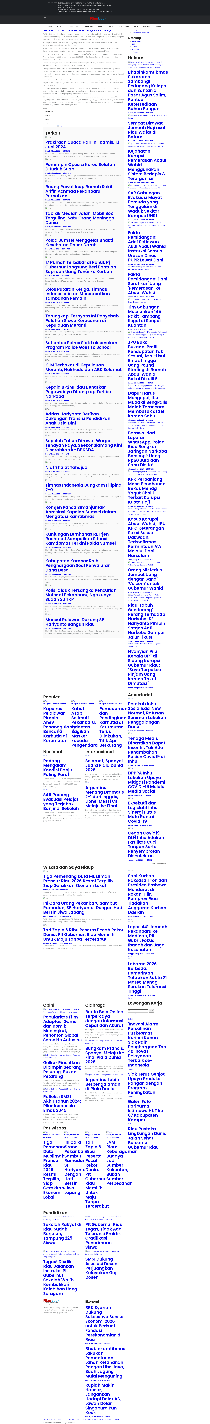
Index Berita (136, 41)
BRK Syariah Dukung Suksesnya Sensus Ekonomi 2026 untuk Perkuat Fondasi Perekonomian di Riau (105, 1323)
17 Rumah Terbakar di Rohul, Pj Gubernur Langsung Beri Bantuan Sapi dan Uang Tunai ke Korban (80, 267)
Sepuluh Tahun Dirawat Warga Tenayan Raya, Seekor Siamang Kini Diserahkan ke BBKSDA (83, 445)
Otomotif (89, 27)
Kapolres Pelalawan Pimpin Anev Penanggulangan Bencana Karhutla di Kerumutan (61, 724)
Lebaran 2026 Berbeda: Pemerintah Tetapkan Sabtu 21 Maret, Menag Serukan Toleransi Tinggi (147, 977)
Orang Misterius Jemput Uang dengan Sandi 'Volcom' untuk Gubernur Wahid (145, 579)
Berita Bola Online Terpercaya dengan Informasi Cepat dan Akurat (104, 1018)
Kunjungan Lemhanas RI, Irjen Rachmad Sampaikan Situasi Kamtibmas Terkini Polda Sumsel (80, 538)
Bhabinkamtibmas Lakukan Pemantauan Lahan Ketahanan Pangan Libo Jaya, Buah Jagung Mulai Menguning (105, 1362)
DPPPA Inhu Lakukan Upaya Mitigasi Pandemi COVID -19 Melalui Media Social (147, 782)
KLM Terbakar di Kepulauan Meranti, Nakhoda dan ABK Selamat (83, 367)
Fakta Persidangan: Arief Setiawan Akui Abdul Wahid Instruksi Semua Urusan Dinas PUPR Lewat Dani (147, 246)
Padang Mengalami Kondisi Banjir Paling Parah (57, 767)
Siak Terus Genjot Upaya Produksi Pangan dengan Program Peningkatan (146, 1083)
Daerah (60, 27)
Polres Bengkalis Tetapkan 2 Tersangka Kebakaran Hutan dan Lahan (78, 9)
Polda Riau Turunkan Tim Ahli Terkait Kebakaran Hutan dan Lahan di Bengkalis (81, 4)
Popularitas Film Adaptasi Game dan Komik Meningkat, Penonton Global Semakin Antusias (62, 1028)
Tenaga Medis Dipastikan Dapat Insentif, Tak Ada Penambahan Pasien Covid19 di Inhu (146, 750)
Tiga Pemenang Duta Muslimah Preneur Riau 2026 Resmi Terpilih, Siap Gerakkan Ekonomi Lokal (78, 880)
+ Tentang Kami (49, 1419)
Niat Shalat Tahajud (66, 467)
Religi (111, 27)
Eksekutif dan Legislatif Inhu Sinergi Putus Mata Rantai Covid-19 (143, 812)
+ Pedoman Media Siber (101, 1419)
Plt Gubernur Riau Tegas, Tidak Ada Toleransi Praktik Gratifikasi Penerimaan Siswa (103, 1236)
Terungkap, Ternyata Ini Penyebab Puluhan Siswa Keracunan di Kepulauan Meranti (82, 320)
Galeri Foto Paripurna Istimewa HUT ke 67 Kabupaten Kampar (145, 1111)
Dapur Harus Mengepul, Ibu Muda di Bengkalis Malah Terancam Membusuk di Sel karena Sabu (147, 404)
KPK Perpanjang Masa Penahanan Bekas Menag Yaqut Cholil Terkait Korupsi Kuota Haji (146, 490)
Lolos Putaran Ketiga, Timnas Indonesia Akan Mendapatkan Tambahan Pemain (77, 293)
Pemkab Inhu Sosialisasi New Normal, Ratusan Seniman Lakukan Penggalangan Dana (147, 715)
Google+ (135, 52)
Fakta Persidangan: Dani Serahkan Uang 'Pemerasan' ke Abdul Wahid (147, 284)
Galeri (130, 1019)
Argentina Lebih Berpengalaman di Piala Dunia (102, 1084)
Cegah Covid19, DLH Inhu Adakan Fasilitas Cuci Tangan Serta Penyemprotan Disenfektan (146, 844)
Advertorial (74, 27)
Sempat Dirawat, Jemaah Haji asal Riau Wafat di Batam (146, 130)
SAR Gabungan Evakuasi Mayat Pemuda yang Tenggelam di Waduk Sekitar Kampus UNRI (145, 204)
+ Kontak (115, 1419)
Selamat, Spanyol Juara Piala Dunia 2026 (104, 765)
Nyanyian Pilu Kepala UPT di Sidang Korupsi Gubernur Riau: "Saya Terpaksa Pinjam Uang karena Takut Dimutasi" (144, 667)
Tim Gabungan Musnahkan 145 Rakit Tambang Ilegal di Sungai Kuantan (144, 316)
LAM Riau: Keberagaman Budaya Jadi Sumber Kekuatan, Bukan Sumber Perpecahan (122, 1162)
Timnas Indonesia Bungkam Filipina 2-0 (83, 487)
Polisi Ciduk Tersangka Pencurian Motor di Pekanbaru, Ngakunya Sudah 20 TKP (80, 594)
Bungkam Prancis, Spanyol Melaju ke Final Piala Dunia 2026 (104, 1055)
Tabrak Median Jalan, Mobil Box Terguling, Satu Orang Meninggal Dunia (80, 218)
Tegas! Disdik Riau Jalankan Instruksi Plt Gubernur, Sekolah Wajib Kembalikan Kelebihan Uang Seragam (60, 1278)
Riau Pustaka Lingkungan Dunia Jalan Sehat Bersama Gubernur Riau (147, 1138)
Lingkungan (124, 27)
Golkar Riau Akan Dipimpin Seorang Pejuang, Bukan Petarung (62, 1069)
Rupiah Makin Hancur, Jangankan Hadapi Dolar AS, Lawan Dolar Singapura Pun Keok (103, 1398)
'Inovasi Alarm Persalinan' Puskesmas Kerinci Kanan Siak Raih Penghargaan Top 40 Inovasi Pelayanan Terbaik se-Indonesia (147, 1044)
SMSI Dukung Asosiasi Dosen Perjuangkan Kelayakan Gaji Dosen (101, 1268)
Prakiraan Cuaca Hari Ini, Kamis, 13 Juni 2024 (82, 144)
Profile (101, 27)
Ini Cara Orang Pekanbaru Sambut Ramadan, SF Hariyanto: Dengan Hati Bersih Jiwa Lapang (82, 907)
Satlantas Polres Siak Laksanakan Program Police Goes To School (81, 345)
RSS (133, 44)
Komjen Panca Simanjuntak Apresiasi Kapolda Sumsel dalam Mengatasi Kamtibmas (80, 511)
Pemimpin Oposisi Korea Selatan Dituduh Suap (80, 167)
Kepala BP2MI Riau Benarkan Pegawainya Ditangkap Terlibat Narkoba (79, 391)
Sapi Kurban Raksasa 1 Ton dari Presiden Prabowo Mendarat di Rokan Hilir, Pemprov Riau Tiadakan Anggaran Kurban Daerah (147, 894)
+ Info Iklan (69, 1419)
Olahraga (147, 27)
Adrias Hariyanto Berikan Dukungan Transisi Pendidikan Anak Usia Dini (77, 418)
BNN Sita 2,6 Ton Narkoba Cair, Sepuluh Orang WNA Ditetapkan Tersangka (80, 2)
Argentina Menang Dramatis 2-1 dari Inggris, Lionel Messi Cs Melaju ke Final (104, 797)
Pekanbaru (49, 111)
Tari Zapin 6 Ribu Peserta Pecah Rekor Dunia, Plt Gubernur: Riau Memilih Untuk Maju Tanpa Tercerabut (83, 934)
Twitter (134, 47)
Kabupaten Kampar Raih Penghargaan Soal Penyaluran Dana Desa (78, 565)
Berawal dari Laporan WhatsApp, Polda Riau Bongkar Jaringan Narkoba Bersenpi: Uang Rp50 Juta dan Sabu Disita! (147, 449)
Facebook (136, 49)
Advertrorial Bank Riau (140, 33)
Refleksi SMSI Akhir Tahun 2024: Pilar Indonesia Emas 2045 (62, 1103)
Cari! (151, 1011)
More (158, 27)
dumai (48, 115)
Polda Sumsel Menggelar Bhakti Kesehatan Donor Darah (79, 242)
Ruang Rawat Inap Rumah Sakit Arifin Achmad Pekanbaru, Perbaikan (79, 191)
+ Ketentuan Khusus (83, 1419)
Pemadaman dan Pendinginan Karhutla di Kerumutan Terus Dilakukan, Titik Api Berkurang (113, 727)
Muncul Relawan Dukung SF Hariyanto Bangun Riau (74, 622)
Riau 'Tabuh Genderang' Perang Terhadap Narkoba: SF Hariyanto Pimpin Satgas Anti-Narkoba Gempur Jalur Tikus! (146, 621)
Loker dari (133, 1014)
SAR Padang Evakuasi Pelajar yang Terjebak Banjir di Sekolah (61, 801)
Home (50, 27)
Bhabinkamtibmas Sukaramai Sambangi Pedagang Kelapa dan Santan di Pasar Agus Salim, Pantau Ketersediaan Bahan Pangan (148, 90)
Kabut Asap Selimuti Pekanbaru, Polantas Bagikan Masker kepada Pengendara (84, 727)
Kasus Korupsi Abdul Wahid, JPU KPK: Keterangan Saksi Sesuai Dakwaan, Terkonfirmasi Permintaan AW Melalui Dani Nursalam (146, 537)
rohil (47, 119)
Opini (136, 27)
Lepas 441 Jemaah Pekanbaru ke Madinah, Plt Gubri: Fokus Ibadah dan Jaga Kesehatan (147, 938)
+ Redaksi (60, 1419)
